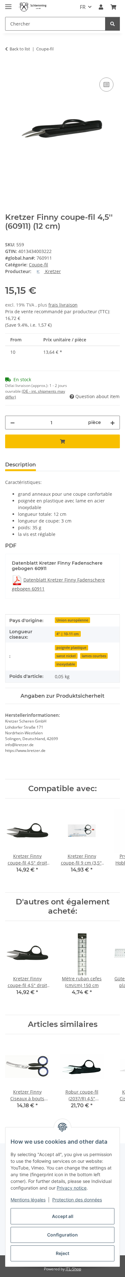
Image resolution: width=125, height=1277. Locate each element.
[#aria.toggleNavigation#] (8, 4)
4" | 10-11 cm (67, 634)
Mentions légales (28, 1199)
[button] (101, 7)
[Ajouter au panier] (10, 68)
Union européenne (72, 620)
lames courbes (94, 656)
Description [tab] (20, 465)
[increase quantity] (112, 422)
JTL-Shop (73, 1269)
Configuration (62, 1234)
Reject (62, 1253)
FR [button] (83, 7)
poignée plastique (71, 647)
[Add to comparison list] (106, 85)
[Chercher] (112, 24)
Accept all (62, 1216)
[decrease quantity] (12, 422)
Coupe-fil (38, 265)
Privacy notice (72, 1188)
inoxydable (65, 664)
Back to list (20, 49)
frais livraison (63, 305)
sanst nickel (66, 656)
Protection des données (77, 1199)
